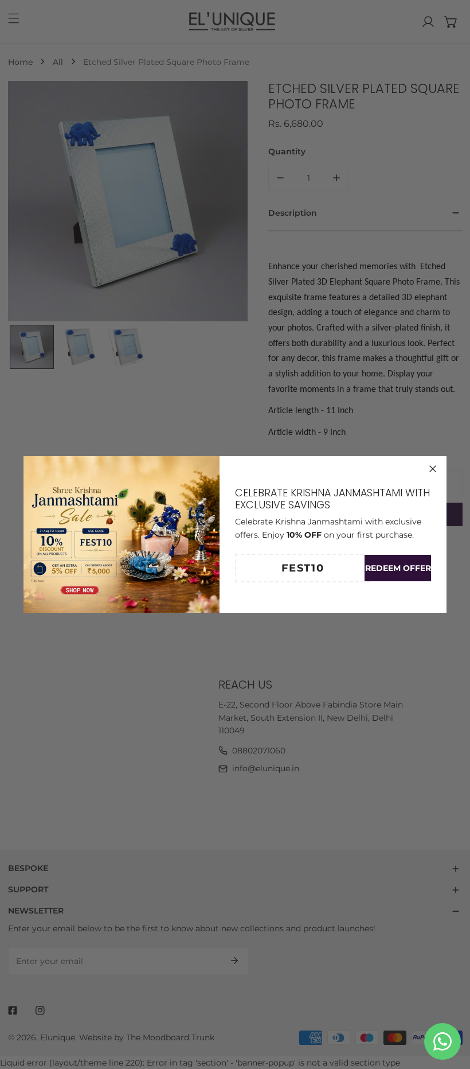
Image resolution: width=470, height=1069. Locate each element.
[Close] (432, 468)
